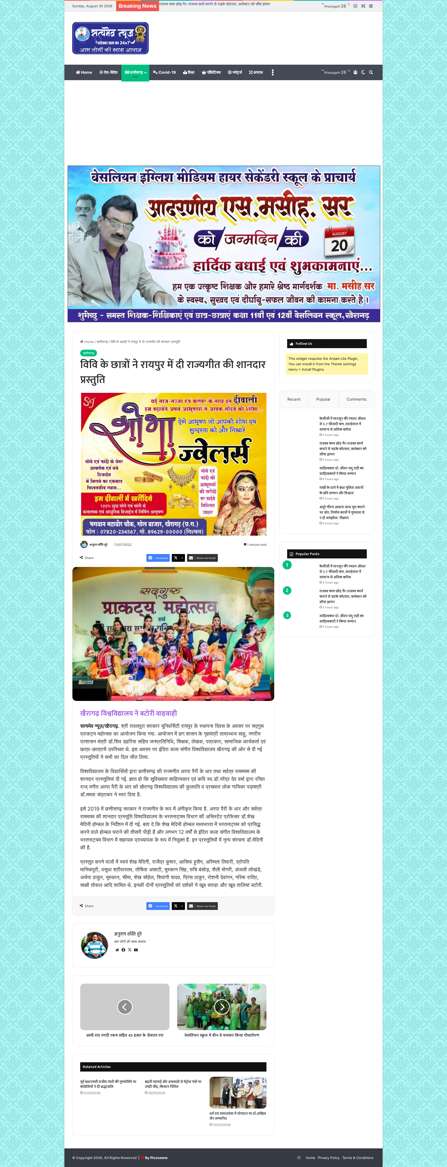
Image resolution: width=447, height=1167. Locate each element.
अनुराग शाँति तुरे (98, 545)
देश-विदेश (110, 72)
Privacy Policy (329, 1158)
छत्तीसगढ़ (136, 72)
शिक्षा (190, 72)
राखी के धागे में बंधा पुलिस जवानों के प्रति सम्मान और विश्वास (341, 490)
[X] (129, 950)
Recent (293, 399)
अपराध (257, 72)
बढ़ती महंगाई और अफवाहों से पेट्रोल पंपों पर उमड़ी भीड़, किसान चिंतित (173, 1084)
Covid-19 (167, 72)
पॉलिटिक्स (213, 72)
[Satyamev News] (110, 38)
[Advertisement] (223, 121)
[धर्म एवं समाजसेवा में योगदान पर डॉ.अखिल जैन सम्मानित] (238, 1093)
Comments (357, 399)
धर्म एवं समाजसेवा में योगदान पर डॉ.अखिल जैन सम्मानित (238, 1116)
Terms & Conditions (358, 1158)
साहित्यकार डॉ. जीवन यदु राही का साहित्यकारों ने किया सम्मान (200, 4)
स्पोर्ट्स (237, 72)
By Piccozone (156, 1158)
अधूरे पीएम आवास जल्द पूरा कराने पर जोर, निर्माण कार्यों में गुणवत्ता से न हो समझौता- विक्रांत (342, 512)
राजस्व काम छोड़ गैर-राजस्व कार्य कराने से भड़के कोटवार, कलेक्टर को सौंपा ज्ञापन (343, 448)
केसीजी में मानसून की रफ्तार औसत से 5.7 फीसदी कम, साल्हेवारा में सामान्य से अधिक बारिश (342, 424)
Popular (323, 399)
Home (86, 72)
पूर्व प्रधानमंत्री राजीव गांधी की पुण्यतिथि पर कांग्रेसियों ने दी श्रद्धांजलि (108, 1084)
